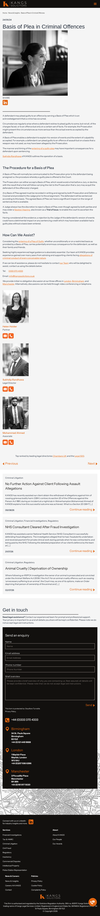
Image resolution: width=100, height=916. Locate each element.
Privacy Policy (36, 881)
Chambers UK (59, 456)
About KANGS (59, 835)
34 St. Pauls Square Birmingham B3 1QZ (20, 736)
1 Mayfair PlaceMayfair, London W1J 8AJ (19, 757)
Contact (8, 890)
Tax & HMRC (8, 839)
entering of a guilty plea (43, 148)
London (67, 281)
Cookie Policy (36, 885)
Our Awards (57, 844)
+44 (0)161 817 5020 (20, 784)
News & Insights (14, 13)
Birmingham (78, 281)
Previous (11, 463)
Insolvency (7, 857)
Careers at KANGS (13, 885)
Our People (57, 839)
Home (5, 13)
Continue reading (81, 509)
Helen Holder (10, 326)
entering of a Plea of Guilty (31, 241)
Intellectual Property (11, 865)
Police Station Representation (15, 870)
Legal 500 (79, 456)
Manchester (8, 284)
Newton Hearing (22, 209)
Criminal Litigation (10, 844)
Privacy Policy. (10, 711)
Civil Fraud (7, 848)
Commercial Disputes (11, 861)
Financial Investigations (12, 835)
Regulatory (7, 852)
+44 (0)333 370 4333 (24, 719)
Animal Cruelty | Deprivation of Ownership (36, 568)
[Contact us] (93, 902)
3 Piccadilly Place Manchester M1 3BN (19, 778)
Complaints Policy (38, 890)
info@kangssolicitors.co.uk (22, 276)
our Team (64, 263)
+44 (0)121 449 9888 (21, 742)
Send (89, 705)
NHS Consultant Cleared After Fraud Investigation (42, 527)
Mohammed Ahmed (14, 433)
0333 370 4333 (16, 271)
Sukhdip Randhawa (12, 156)
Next (91, 463)
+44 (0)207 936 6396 (21, 763)
